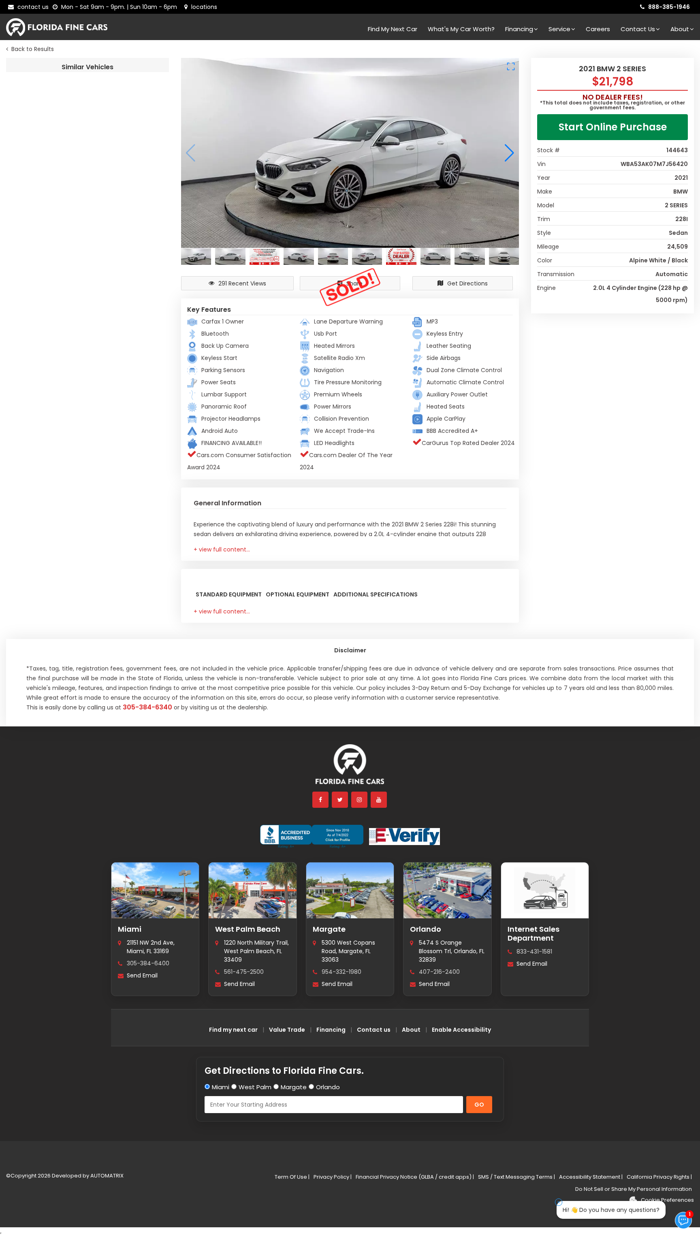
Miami (129, 929)
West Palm (255, 1087)
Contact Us (638, 29)
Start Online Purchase (613, 127)
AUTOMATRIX (106, 1176)
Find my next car (392, 29)
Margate (329, 929)
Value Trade (287, 1030)
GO (479, 1105)
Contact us (374, 1030)
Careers (598, 29)
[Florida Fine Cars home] (350, 768)
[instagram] (359, 800)
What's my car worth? (461, 29)
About (679, 29)
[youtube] (379, 800)
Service (559, 29)
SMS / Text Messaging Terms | (516, 1177)
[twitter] (340, 800)
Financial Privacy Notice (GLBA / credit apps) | (415, 1177)
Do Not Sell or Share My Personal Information (633, 1189)
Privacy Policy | (333, 1177)
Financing (519, 29)
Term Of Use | (292, 1177)
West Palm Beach (247, 929)
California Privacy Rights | (659, 1177)
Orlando (425, 929)
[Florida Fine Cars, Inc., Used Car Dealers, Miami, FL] (311, 836)
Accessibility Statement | (591, 1177)
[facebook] (320, 800)
